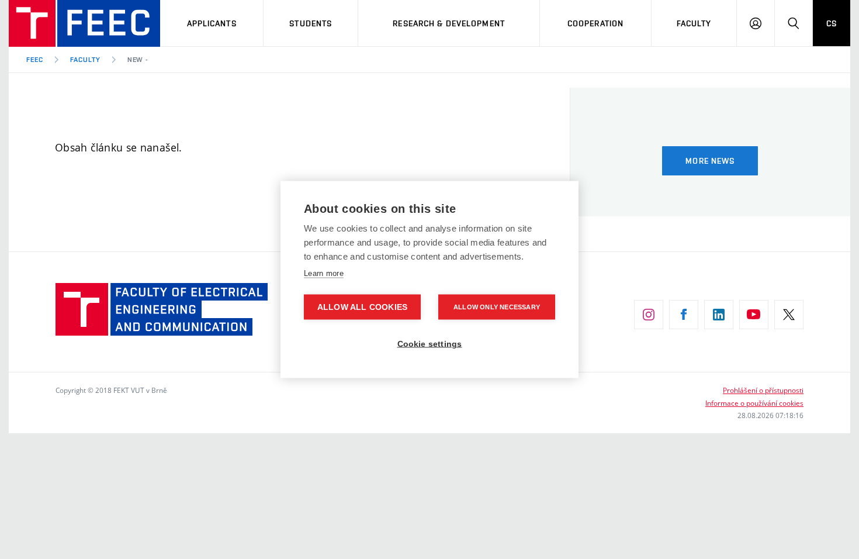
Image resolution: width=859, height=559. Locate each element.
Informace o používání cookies (754, 403)
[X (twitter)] (788, 314)
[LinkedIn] (718, 314)
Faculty (694, 23)
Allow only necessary (496, 306)
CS (831, 23)
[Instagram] (648, 314)
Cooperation (595, 23)
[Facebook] (683, 314)
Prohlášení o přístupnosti (763, 390)
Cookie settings (429, 344)
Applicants (212, 23)
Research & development (449, 23)
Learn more (324, 273)
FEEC (34, 60)
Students (310, 23)
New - (137, 60)
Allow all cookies (362, 307)
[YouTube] (753, 314)
